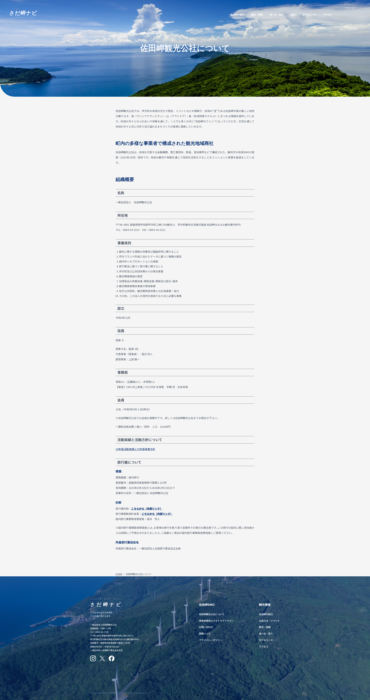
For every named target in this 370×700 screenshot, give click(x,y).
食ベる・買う (277, 14)
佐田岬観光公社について (211, 614)
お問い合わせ (206, 627)
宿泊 (293, 14)
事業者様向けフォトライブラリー (216, 620)
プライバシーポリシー (210, 640)
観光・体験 (257, 14)
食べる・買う (266, 633)
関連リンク (205, 633)
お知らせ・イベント (269, 620)
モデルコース (309, 14)
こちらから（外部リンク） (146, 508)
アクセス (327, 14)
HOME (119, 574)
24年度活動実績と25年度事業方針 (135, 449)
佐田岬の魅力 (237, 14)
